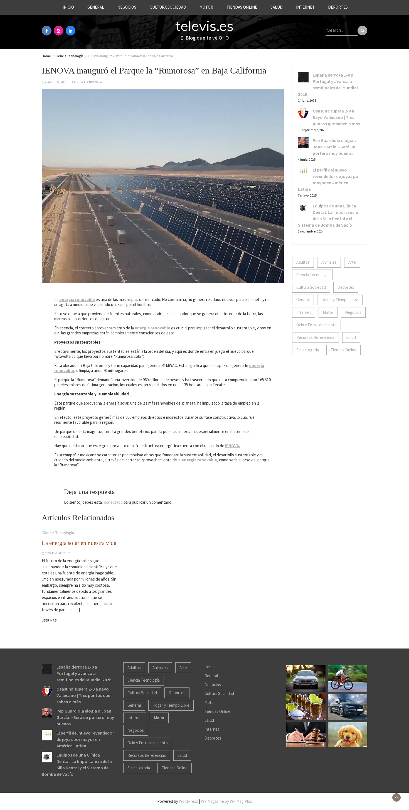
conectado (113, 502)
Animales (329, 262)
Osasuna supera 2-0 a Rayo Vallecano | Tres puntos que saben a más (336, 117)
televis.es (204, 26)
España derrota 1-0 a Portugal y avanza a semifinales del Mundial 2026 (83, 673)
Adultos (303, 262)
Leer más (49, 620)
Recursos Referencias (315, 337)
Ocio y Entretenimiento (316, 324)
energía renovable (77, 299)
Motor (206, 7)
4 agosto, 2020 (56, 82)
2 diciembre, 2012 (57, 553)
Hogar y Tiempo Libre (339, 299)
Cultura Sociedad (168, 7)
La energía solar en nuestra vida (79, 543)
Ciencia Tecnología (87, 82)
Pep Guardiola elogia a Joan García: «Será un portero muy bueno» (335, 147)
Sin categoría (307, 350)
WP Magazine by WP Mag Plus (226, 801)
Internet (305, 7)
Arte (352, 262)
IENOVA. (232, 445)
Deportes (338, 7)
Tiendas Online (241, 7)
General (95, 7)
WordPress (188, 801)
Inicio (68, 7)
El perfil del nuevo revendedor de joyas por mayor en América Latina (85, 739)
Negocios (126, 7)
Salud (276, 7)
